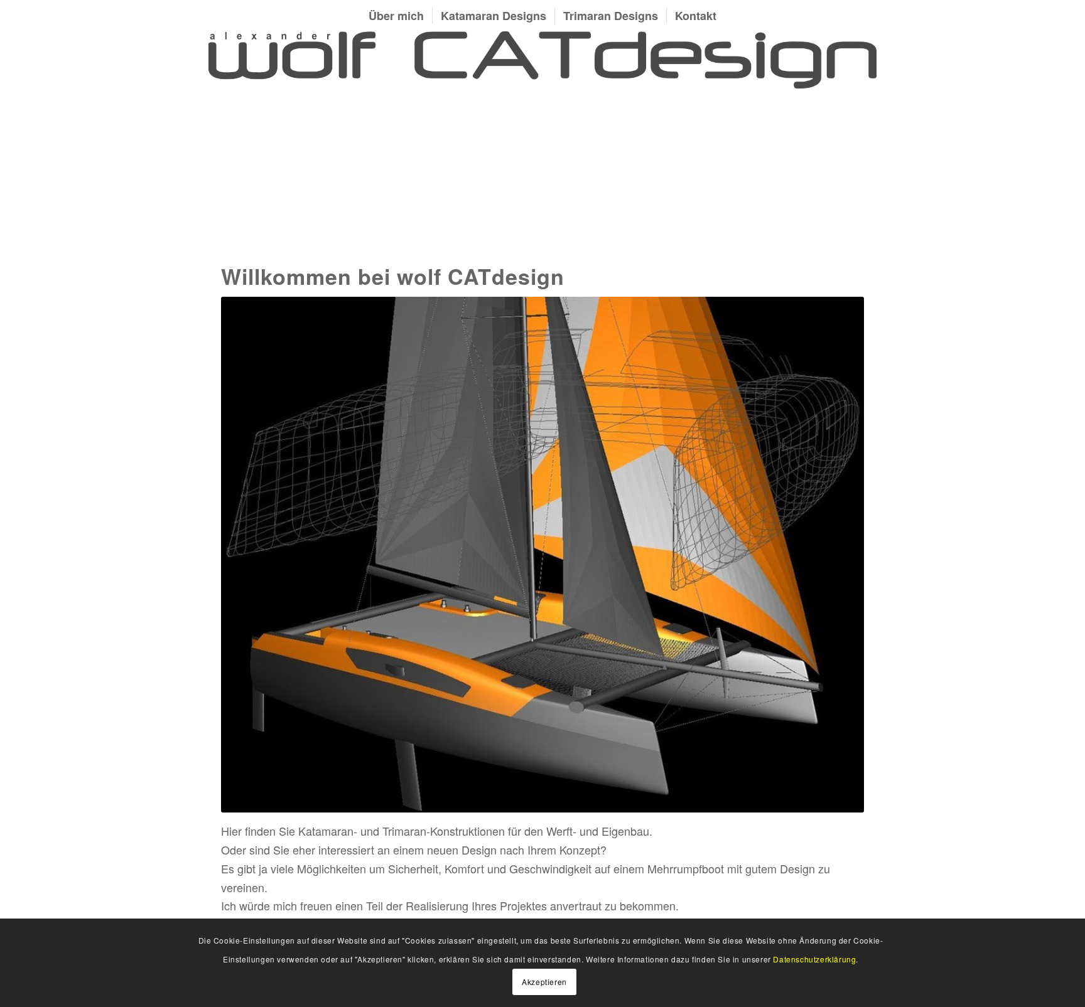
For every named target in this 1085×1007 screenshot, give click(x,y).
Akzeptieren (544, 981)
